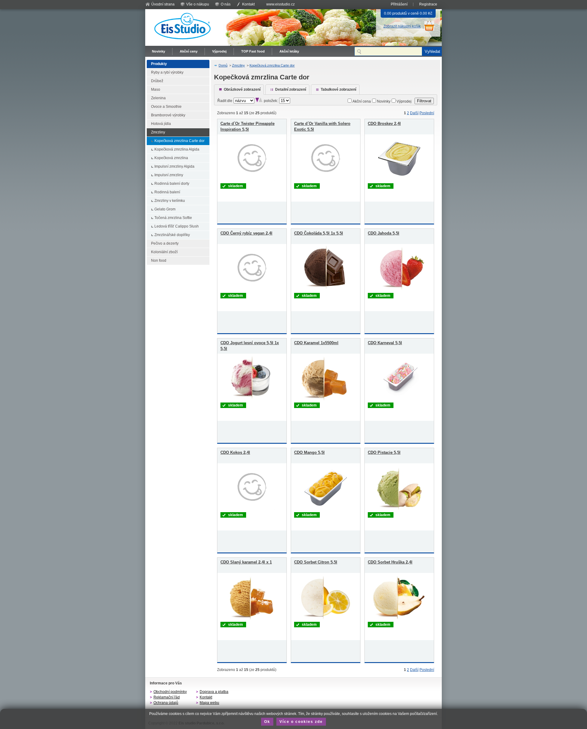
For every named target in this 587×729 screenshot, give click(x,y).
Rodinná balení (167, 192)
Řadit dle (224, 101)
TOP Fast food (253, 51)
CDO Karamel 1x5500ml (316, 343)
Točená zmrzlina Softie (173, 218)
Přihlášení (399, 4)
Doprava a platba (214, 692)
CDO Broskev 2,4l (384, 123)
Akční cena (362, 101)
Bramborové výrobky (168, 115)
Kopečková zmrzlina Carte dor (179, 141)
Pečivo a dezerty (165, 243)
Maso (155, 89)
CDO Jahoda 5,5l (383, 233)
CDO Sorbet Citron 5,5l (315, 562)
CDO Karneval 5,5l (385, 343)
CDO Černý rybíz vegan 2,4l (246, 233)
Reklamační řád (166, 697)
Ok (267, 722)
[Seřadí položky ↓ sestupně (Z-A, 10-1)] (257, 101)
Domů (223, 65)
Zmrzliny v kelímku (169, 201)
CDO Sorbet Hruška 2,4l (390, 562)
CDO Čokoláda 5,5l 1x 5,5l (318, 233)
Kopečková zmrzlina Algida (176, 149)
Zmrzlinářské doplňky (172, 235)
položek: (271, 101)
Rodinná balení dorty (171, 183)
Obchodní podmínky (170, 692)
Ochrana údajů (165, 703)
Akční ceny (189, 51)
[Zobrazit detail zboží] (252, 180)
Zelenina (158, 98)
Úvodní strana (163, 4)
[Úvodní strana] (183, 41)
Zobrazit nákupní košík (402, 26)
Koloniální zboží (164, 252)
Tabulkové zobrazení (338, 89)
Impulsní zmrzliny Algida (174, 166)
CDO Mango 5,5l (309, 452)
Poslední (426, 113)
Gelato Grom (164, 209)
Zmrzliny (158, 132)
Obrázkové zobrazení (242, 89)
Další (414, 113)
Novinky (158, 51)
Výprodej (219, 51)
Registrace (428, 4)
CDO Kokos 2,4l (235, 452)
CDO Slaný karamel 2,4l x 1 (246, 562)
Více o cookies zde (301, 722)
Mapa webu (209, 703)
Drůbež (157, 81)
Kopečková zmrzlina (171, 158)
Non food (158, 260)
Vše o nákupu (197, 4)
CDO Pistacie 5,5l (384, 452)
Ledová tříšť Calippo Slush (176, 226)
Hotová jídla (161, 124)
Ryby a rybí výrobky (167, 72)
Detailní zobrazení (290, 89)
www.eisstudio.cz (280, 4)
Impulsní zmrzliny (168, 175)
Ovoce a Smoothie (166, 106)
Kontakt (248, 4)
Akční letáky (289, 51)
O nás (226, 4)
